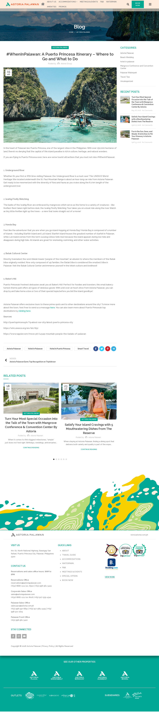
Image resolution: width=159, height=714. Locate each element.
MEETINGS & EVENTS (72, 572)
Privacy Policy (48, 646)
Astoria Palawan (83, 32)
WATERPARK (68, 563)
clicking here (25, 311)
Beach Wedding (127, 57)
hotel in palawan (35, 349)
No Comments (147, 110)
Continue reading (31, 447)
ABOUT (65, 551)
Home (71, 32)
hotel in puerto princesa (60, 349)
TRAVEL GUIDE (69, 555)
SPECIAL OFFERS (70, 576)
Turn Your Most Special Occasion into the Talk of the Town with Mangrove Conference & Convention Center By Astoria (142, 102)
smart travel (83, 349)
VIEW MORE (110, 577)
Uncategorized (126, 81)
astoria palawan (14, 349)
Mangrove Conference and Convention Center (136, 67)
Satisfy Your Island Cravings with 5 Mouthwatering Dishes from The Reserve (89, 429)
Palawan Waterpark (128, 73)
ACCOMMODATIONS (71, 559)
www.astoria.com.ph (139, 535)
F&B (64, 567)
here (52, 307)
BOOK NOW (137, 4)
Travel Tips (125, 77)
